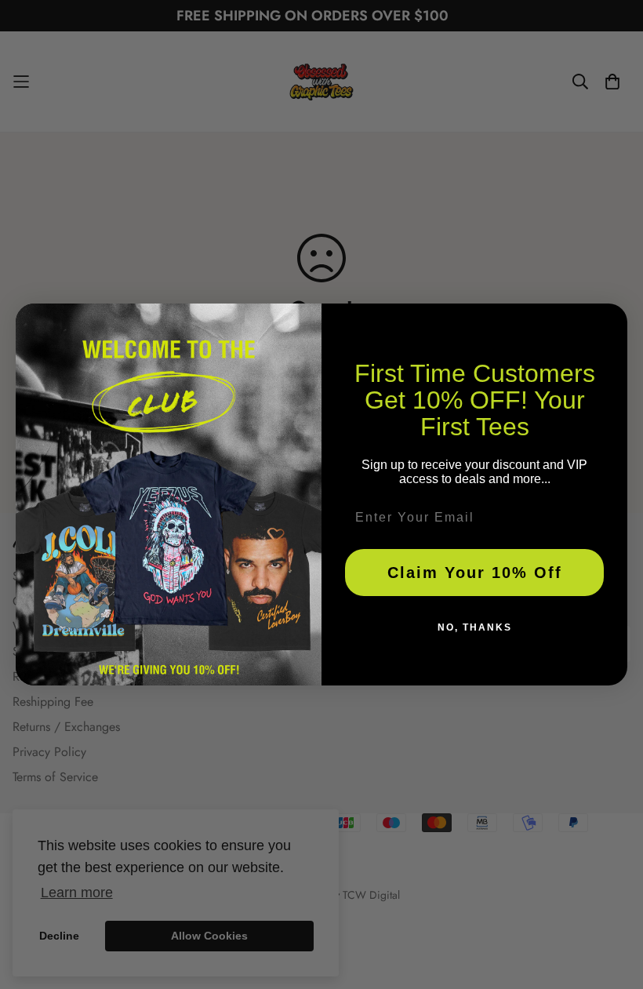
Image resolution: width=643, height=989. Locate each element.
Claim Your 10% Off (474, 572)
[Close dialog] (610, 320)
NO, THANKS (475, 627)
